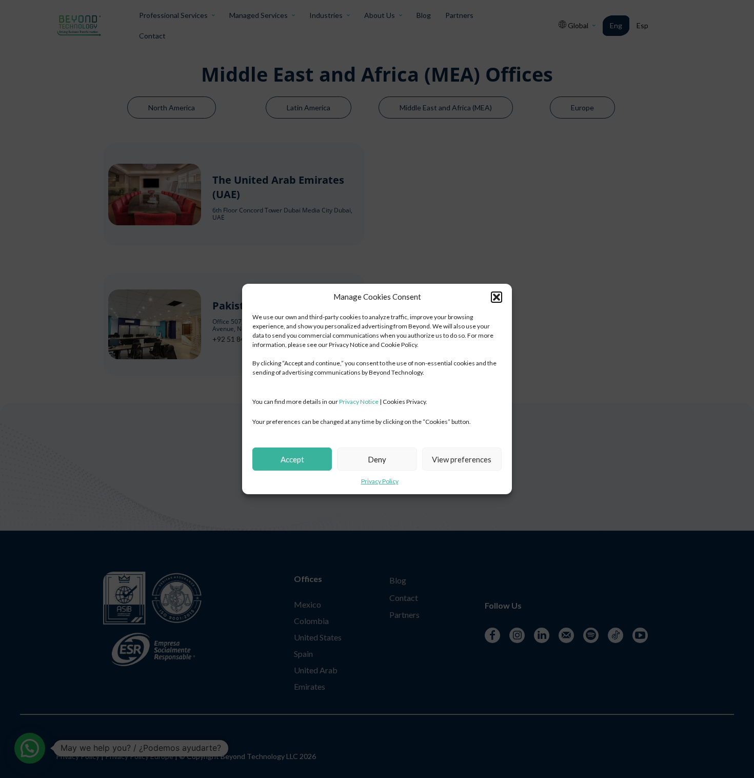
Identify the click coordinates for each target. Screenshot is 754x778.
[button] (496, 297)
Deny (377, 459)
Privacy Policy (380, 481)
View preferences (461, 459)
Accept (292, 459)
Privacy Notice (359, 401)
